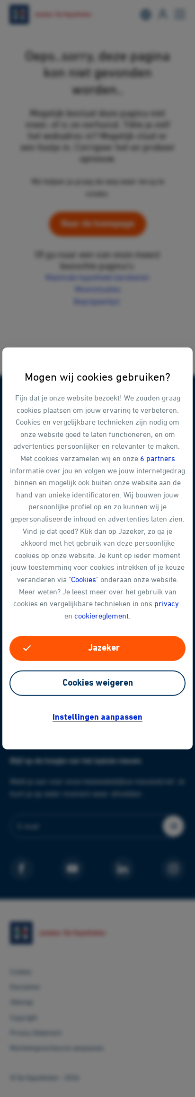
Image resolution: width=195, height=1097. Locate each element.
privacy (166, 603)
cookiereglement (101, 615)
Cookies (83, 579)
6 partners (157, 458)
